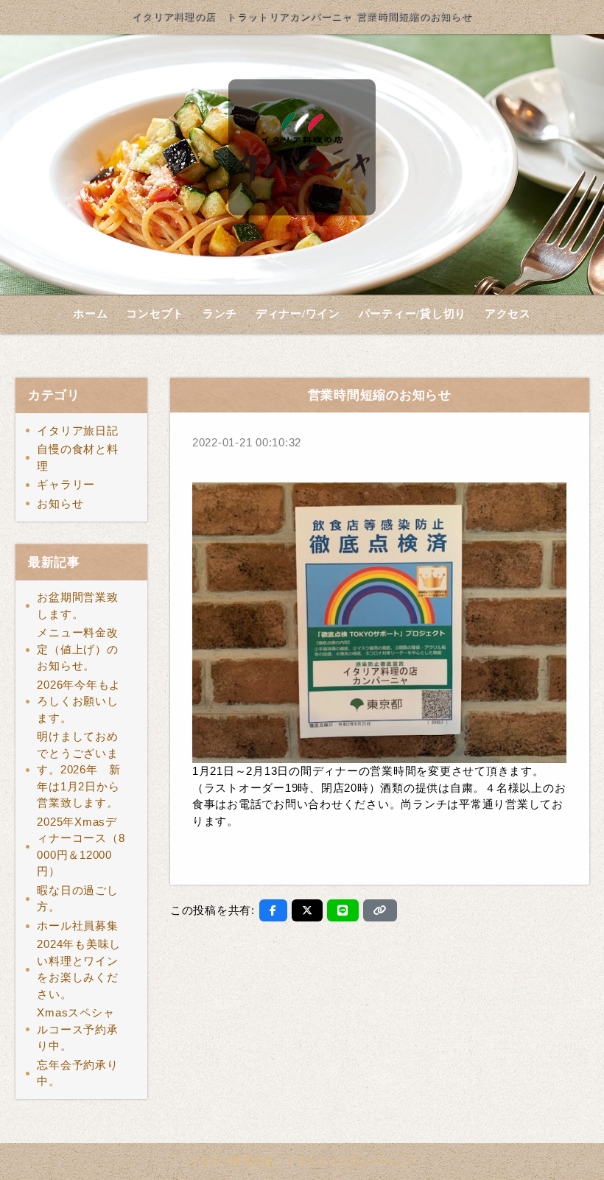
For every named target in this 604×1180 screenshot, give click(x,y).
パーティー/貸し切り (413, 314)
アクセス (508, 314)
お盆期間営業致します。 (77, 605)
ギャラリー (66, 484)
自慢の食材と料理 (77, 457)
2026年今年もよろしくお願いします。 (79, 701)
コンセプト (155, 314)
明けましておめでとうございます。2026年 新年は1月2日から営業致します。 (83, 769)
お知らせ (60, 503)
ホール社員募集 (77, 925)
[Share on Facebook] (273, 910)
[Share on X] (307, 910)
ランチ (220, 314)
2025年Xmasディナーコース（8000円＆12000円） (80, 846)
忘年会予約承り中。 (77, 1073)
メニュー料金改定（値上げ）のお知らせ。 (77, 649)
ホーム (90, 314)
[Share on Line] (343, 910)
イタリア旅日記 (77, 430)
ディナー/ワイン (298, 314)
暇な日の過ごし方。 (77, 898)
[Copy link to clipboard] (380, 910)
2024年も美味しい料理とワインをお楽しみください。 (79, 969)
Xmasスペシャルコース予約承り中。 (77, 1029)
